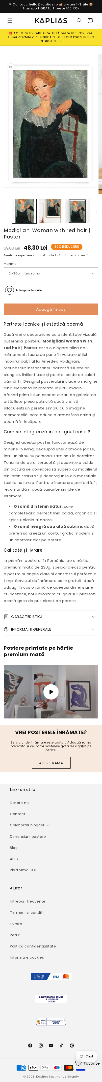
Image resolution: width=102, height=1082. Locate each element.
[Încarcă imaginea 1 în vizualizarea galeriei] (24, 211)
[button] (9, 20)
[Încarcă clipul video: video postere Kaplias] (51, 691)
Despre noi (20, 802)
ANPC (15, 858)
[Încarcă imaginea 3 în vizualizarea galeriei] (77, 211)
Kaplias (42, 1077)
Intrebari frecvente (27, 901)
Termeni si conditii (27, 912)
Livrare (16, 923)
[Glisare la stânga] (5, 212)
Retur (15, 935)
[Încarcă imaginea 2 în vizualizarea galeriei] (51, 211)
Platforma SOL (23, 870)
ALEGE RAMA (51, 762)
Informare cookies (27, 957)
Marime (10, 263)
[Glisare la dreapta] (96, 212)
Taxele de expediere (18, 255)
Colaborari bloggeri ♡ (30, 825)
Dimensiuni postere (28, 836)
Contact (18, 814)
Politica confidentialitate (33, 946)
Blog (14, 847)
